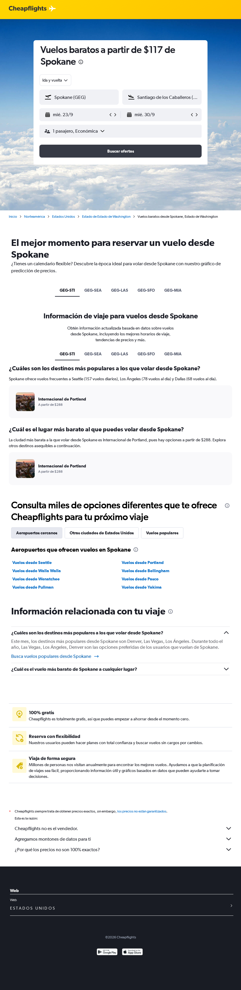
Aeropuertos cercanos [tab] (36, 533)
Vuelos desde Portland (143, 562)
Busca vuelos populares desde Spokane (51, 656)
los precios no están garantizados (141, 811)
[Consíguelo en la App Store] (132, 952)
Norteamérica (34, 216)
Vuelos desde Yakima (142, 587)
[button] (80, 62)
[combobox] (55, 80)
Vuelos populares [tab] (162, 533)
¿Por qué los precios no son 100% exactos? (57, 849)
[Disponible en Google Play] (107, 952)
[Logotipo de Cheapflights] (27, 9)
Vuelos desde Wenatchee (36, 579)
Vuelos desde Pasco (140, 579)
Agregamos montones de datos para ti (53, 839)
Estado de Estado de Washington (106, 216)
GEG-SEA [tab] (93, 290)
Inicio (13, 216)
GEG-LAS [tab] (119, 290)
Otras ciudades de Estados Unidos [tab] (102, 533)
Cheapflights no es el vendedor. (46, 828)
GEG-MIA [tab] (173, 290)
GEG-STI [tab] (67, 290)
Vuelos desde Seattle (32, 562)
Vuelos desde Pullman (32, 587)
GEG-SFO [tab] (146, 290)
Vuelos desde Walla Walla (36, 570)
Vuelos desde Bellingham (145, 570)
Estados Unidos (63, 216)
